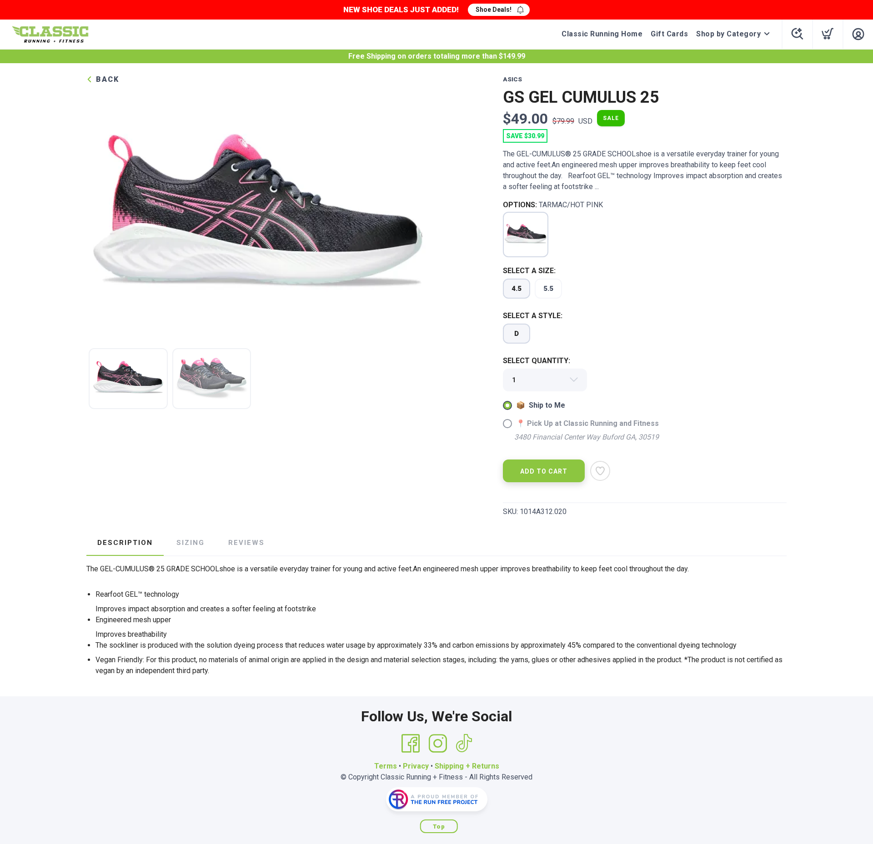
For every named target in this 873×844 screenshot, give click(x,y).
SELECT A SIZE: (529, 270)
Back (106, 79)
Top (439, 826)
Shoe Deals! (494, 9)
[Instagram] (438, 743)
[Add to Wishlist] (600, 471)
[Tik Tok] (464, 743)
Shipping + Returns (467, 766)
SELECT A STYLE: (532, 315)
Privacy (416, 766)
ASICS (512, 79)
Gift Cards (669, 34)
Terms (385, 766)
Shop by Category (728, 34)
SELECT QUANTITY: (536, 360)
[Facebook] (410, 743)
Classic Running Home (602, 34)
